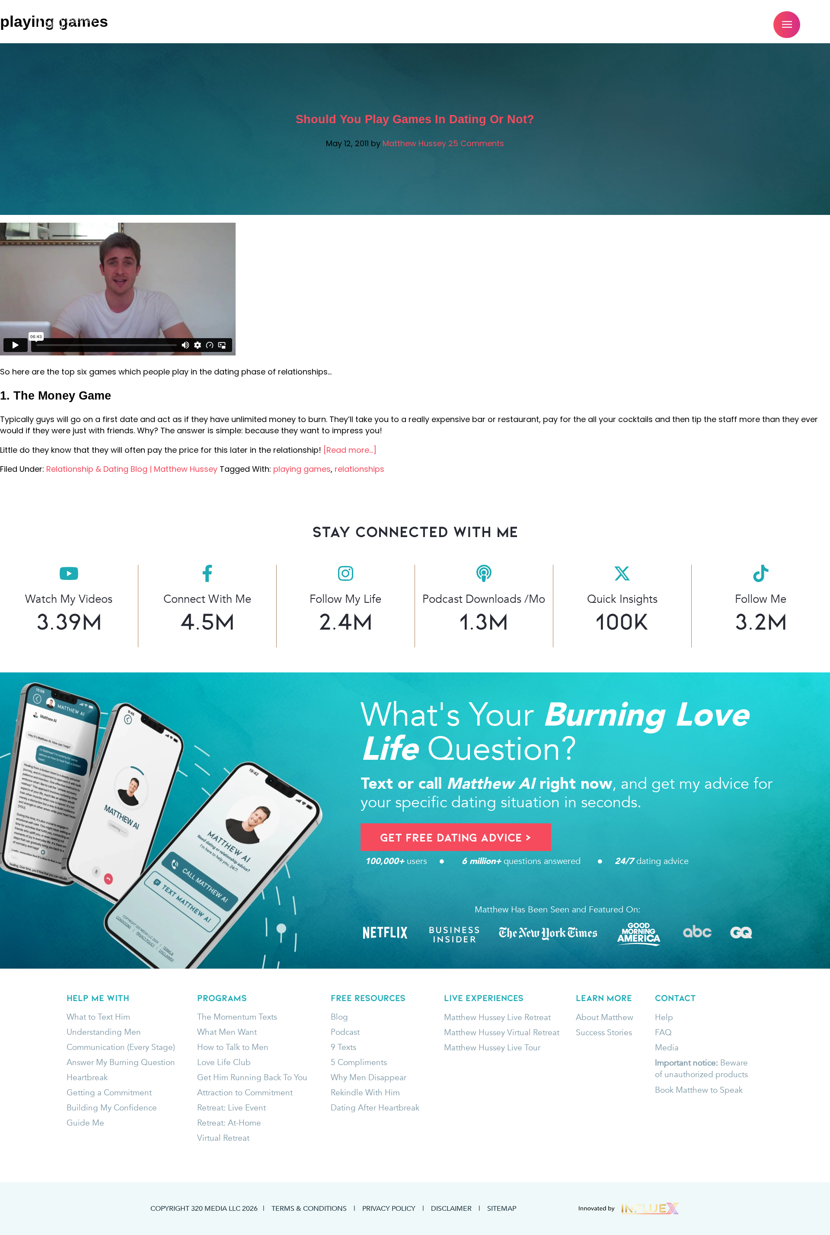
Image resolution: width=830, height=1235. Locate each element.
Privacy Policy (388, 1208)
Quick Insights (622, 599)
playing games (302, 469)
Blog (557, 24)
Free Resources (390, 24)
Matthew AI (306, 24)
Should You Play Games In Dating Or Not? (415, 119)
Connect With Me (207, 599)
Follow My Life (345, 599)
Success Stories (487, 24)
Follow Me (760, 599)
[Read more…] (350, 450)
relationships (359, 469)
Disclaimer (451, 1208)
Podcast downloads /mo (483, 599)
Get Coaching (225, 24)
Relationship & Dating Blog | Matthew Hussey (131, 469)
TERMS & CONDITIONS (309, 1208)
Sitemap (501, 1208)
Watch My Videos (68, 599)
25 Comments (476, 143)
